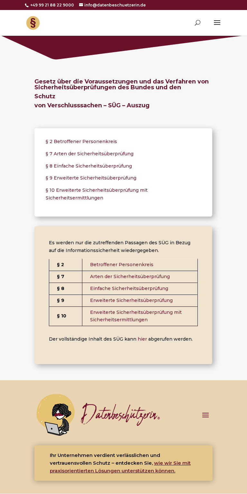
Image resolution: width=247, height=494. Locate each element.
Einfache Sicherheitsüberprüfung (129, 288)
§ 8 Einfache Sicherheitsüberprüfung (89, 166)
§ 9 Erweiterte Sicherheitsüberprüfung (91, 178)
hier (142, 339)
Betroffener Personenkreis (121, 264)
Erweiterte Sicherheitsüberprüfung (131, 300)
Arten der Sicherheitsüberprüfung (130, 276)
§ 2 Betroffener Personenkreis (81, 141)
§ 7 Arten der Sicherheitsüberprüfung (89, 154)
